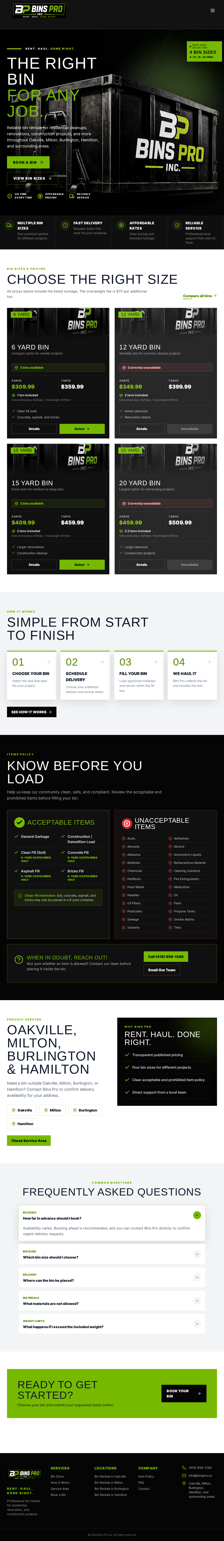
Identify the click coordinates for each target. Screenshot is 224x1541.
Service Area (60, 1488)
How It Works (60, 1482)
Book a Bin (25, 162)
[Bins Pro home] (39, 10)
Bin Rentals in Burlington (111, 1488)
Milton (55, 1110)
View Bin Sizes (29, 178)
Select (79, 429)
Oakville (25, 1110)
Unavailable (190, 429)
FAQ (141, 1482)
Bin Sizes (57, 1476)
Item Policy (146, 1476)
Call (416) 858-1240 (166, 956)
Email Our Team (161, 970)
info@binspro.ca (200, 1475)
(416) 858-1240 (200, 1467)
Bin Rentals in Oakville (110, 1476)
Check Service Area (28, 1140)
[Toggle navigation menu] (212, 10)
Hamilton (25, 1124)
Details (34, 429)
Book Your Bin (178, 1393)
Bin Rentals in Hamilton (110, 1495)
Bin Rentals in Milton (108, 1482)
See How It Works (29, 712)
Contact (144, 1488)
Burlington (88, 1110)
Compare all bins (197, 296)
